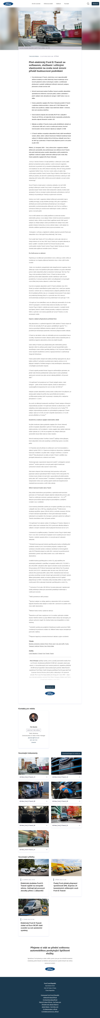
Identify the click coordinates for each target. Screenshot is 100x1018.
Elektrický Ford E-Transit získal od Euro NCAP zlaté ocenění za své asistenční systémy (32, 926)
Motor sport (52, 644)
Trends (47, 653)
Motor (46, 644)
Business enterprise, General (37, 644)
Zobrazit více (50, 687)
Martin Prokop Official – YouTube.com (50, 1002)
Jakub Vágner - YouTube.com (50, 1007)
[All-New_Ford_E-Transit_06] (33, 814)
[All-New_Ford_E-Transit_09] (66, 790)
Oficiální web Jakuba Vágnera (50, 1004)
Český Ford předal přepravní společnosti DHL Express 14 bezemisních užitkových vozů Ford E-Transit (66, 887)
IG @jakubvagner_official (50, 1009)
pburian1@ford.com (33, 738)
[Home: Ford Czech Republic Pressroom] (8, 3)
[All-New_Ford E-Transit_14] (33, 838)
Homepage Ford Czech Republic (50, 995)
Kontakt (66, 3)
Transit (52, 653)
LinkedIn (33, 742)
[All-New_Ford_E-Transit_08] (33, 790)
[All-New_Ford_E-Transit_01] (66, 814)
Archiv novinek (36, 3)
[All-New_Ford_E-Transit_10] (66, 766)
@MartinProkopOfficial (50, 997)
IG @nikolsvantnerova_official (50, 1011)
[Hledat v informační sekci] (88, 3)
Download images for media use (71, 753)
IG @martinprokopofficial (50, 1000)
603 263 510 (33, 740)
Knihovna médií (48, 3)
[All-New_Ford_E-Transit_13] (33, 766)
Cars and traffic (60, 644)
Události (58, 3)
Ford (44, 653)
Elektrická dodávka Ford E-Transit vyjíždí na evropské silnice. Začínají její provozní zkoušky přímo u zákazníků (33, 887)
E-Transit (40, 653)
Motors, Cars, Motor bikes (47, 646)
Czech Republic (33, 653)
